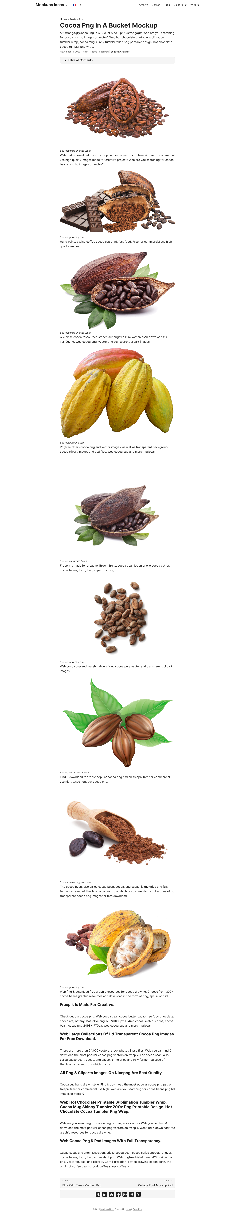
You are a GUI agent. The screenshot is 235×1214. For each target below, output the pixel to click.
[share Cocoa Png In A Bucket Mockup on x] (98, 1195)
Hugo (128, 1209)
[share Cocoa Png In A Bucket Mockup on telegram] (131, 1195)
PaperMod (137, 1209)
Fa (79, 4)
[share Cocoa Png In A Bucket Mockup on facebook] (118, 1195)
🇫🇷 (74, 4)
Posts (73, 19)
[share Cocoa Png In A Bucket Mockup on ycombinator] (138, 1195)
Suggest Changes (120, 51)
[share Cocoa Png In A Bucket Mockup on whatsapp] (124, 1195)
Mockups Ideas (50, 4)
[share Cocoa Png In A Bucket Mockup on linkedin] (104, 1195)
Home (63, 19)
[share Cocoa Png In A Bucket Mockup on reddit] (111, 1195)
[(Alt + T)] (67, 5)
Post (81, 19)
